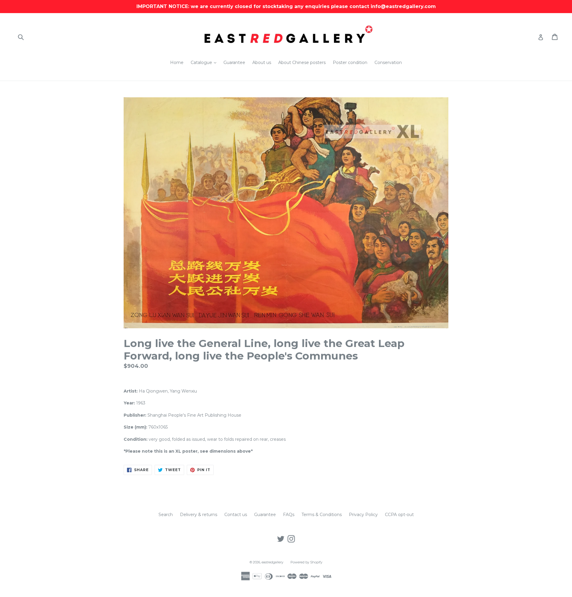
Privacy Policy (363, 514)
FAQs (288, 514)
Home (177, 62)
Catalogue (205, 62)
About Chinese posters (302, 62)
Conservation (388, 62)
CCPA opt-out (399, 514)
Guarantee (234, 62)
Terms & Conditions (321, 514)
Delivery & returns (198, 514)
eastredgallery (272, 562)
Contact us (235, 514)
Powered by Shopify (306, 562)
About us (261, 62)
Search (165, 514)
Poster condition (350, 62)
